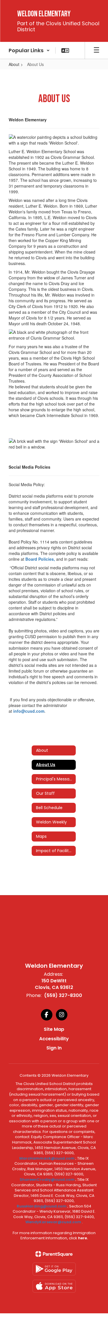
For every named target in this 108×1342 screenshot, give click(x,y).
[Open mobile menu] (96, 50)
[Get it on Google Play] (54, 1269)
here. (83, 1238)
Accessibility (54, 1038)
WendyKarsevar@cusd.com (53, 1222)
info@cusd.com (28, 711)
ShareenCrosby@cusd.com (47, 1179)
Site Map (54, 1029)
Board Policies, (40, 559)
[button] (29, 50)
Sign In (54, 1048)
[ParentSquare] (54, 1254)
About (14, 64)
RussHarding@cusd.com (42, 1206)
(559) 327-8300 (63, 995)
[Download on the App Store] (54, 1286)
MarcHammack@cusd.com (47, 1158)
